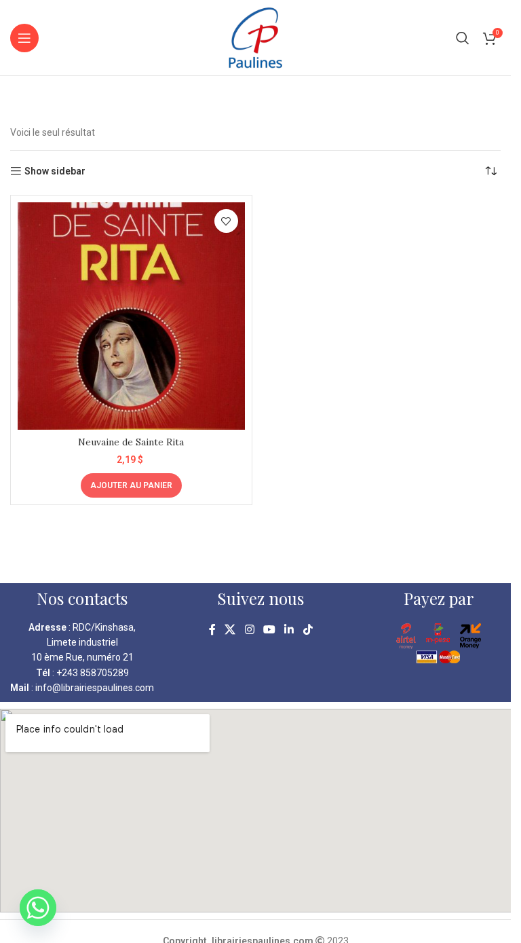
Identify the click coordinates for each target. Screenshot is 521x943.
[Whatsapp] (38, 907)
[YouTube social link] (268, 630)
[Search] (462, 38)
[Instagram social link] (249, 630)
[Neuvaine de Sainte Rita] (131, 316)
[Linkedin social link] (289, 630)
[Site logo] (255, 36)
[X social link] (230, 630)
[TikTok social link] (307, 630)
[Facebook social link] (212, 630)
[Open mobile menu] (24, 38)
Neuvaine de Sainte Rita (131, 442)
